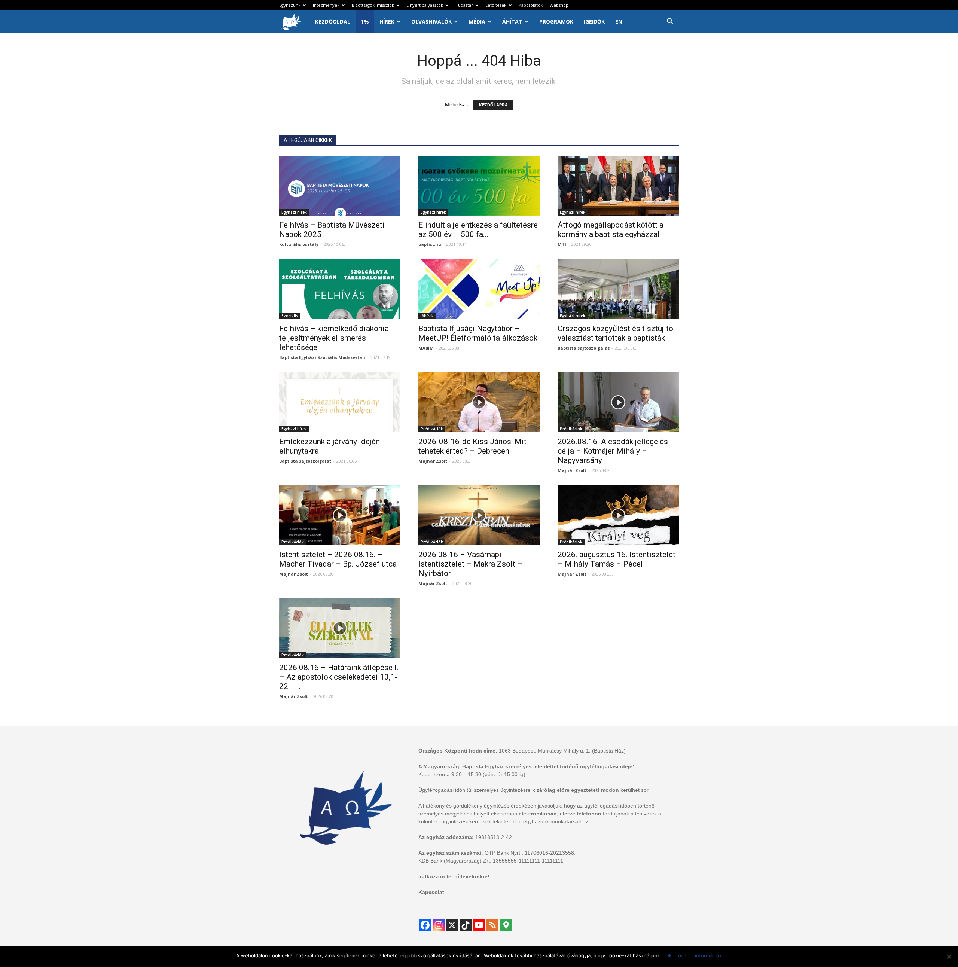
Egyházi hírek (294, 212)
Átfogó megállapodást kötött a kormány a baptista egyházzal (610, 229)
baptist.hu (429, 244)
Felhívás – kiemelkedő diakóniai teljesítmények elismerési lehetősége (335, 338)
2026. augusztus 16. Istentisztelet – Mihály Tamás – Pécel (616, 559)
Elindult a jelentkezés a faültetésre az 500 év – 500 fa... (478, 229)
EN (618, 21)
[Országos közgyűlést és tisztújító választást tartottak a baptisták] (618, 289)
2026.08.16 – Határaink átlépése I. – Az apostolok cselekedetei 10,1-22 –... (339, 677)
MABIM (426, 348)
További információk (698, 955)
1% (365, 21)
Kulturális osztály (298, 244)
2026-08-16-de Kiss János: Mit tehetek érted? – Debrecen (472, 446)
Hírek (386, 21)
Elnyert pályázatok (424, 5)
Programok (556, 21)
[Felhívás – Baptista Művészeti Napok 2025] (339, 186)
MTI (562, 244)
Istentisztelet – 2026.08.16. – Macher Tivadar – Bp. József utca (338, 559)
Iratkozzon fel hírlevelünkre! (453, 876)
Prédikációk (432, 428)
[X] (452, 925)
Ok (668, 955)
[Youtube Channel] (479, 925)
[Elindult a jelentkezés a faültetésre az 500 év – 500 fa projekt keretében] (479, 186)
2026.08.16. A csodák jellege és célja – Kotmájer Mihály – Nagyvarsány (613, 451)
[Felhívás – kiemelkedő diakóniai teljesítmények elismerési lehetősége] (339, 289)
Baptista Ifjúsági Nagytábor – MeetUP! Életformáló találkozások (477, 333)
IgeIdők (594, 21)
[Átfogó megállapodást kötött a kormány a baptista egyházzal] (618, 186)
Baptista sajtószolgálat (584, 348)
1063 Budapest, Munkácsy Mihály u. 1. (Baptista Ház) (562, 751)
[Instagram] (439, 925)
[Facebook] (425, 925)
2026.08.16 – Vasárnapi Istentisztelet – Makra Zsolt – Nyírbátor (470, 564)
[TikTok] (466, 925)
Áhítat (512, 21)
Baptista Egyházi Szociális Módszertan (322, 357)
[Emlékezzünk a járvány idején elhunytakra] (339, 402)
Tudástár (464, 5)
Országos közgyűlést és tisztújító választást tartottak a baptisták (615, 333)
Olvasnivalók (431, 21)
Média (477, 21)
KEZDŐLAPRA (493, 105)
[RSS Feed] (492, 925)
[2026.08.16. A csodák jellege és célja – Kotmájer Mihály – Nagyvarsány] (618, 402)
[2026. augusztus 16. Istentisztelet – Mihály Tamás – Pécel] (618, 515)
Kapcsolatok (531, 5)
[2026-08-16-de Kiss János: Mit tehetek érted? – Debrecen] (479, 402)
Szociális (289, 315)
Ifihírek (427, 315)
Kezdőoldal (332, 21)
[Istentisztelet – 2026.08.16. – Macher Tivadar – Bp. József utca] (339, 515)
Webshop (559, 5)
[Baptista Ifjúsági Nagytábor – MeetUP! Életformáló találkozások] (479, 289)
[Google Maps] (506, 925)
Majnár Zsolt (432, 461)
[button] (670, 22)
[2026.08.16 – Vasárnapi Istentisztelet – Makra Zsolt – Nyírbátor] (479, 515)
